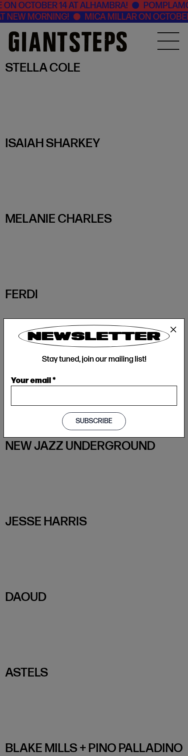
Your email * (33, 379)
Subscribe (94, 421)
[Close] (173, 329)
